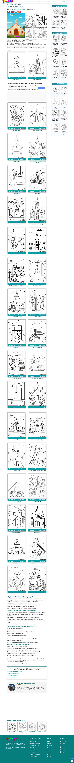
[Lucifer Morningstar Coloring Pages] (56, 101)
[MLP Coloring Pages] (56, 73)
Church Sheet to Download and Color (37, 470)
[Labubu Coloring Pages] (63, 51)
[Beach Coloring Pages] (56, 22)
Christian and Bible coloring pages (16, 671)
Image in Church (16, 130)
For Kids (39, 1)
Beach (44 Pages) (55, 27)
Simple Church (17, 161)
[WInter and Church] (17, 362)
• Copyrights (49, 745)
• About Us (49, 741)
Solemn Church (16, 409)
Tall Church (37, 255)
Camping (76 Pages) (63, 28)
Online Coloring (46, 1)
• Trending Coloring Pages (35, 752)
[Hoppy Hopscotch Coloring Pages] (63, 101)
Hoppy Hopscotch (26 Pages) (63, 106)
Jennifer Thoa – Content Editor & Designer (17, 9)
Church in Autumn (17, 594)
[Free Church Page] (37, 64)
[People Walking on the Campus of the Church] (37, 145)
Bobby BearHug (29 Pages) (64, 119)
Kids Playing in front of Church (17, 255)
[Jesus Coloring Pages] (42, 726)
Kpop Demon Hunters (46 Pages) (55, 44)
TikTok (63, 752)
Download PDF (12, 77)
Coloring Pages (23, 1)
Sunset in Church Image (37, 378)
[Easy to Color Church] (17, 64)
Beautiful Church (16, 563)
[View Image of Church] (17, 301)
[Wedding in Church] (37, 332)
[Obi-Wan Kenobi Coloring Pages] (63, 89)
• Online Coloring (33, 747)
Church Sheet (17, 470)
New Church (37, 193)
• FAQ (48, 754)
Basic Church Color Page (16, 532)
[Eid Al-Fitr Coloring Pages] (63, 73)
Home (8, 4)
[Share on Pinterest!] (11, 52)
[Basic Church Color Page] (17, 517)
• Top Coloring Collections (35, 754)
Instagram (64, 750)
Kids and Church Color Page (37, 409)
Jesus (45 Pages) (42, 731)
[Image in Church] (17, 115)
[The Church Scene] (37, 270)
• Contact (49, 743)
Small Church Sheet (37, 130)
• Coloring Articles (33, 756)
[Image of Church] (17, 424)
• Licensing (49, 752)
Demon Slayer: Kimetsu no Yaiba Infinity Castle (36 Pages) (55, 120)
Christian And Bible (13, 4)
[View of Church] (37, 301)
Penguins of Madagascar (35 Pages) (56, 95)
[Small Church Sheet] (37, 115)
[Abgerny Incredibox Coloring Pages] (63, 127)
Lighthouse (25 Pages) (64, 44)
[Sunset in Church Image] (37, 362)
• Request (49, 756)
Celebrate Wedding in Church (37, 563)
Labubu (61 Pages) (63, 55)
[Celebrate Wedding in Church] (37, 547)
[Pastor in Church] (17, 178)
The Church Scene (37, 285)
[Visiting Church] (17, 332)
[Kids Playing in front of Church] (17, 239)
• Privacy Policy (50, 749)
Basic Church (37, 532)
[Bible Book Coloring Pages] (12, 726)
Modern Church (16, 224)
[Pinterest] (19, 684)
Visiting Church (16, 347)
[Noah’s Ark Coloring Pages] (32, 726)
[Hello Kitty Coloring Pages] (56, 62)
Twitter (63, 743)
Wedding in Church (37, 347)
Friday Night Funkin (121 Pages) (55, 56)
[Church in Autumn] (17, 578)
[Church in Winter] (37, 486)
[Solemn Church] (17, 393)
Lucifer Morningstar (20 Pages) (56, 107)
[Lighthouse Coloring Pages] (63, 38)
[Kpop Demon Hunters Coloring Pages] (56, 38)
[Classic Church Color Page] (37, 424)
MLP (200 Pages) (56, 77)
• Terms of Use (50, 747)
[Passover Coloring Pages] (22, 726)
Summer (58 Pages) (63, 17)
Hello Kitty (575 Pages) (56, 67)
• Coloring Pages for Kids (35, 745)
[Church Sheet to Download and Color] (37, 455)
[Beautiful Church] (17, 547)
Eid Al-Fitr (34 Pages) (63, 78)
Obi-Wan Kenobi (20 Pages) (64, 94)
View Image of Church (17, 316)
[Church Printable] (17, 486)
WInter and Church (17, 378)
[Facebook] (17, 684)
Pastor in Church (16, 193)
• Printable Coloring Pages (35, 743)
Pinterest (63, 745)
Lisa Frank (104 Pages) (64, 67)
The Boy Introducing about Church (16, 285)
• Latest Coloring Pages (34, 749)
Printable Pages (32, 1)
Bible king (26, 642)
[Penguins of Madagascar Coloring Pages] (56, 89)
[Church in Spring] (37, 578)
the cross (33, 631)
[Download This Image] (17, 52)
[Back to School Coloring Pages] (56, 11)
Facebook (64, 741)
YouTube (63, 748)
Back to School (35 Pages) (56, 17)
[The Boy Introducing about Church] (17, 270)
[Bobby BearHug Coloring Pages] (63, 113)
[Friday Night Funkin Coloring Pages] (56, 51)
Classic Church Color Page (37, 439)
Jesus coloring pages (13, 675)
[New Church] (37, 178)
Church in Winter (37, 501)
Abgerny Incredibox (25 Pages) (63, 133)
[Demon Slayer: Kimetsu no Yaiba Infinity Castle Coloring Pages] (56, 113)
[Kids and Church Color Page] (37, 393)
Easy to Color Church (17, 79)
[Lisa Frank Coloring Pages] (63, 62)
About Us (53, 1)
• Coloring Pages (33, 741)
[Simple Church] (17, 145)
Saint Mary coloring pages (14, 673)
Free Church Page (37, 79)
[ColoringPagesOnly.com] (7, 2)
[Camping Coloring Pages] (63, 22)
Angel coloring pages (13, 677)
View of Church (37, 316)
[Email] (21, 684)
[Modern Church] (17, 208)
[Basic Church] (37, 517)
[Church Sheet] (17, 455)
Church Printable (17, 501)
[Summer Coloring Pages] (63, 11)
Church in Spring (37, 594)
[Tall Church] (37, 239)
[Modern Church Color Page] (37, 208)
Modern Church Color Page (37, 224)
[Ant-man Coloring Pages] (56, 127)
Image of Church (16, 439)
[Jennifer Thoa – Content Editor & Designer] (8, 9)
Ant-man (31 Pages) (55, 132)
